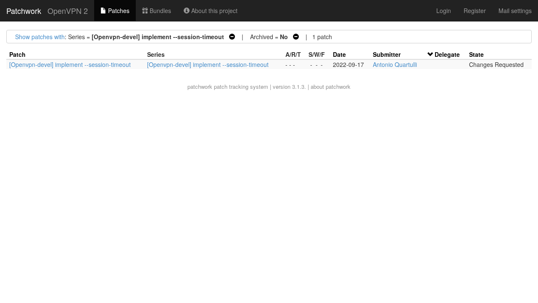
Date (339, 54)
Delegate (447, 54)
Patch (17, 54)
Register (475, 10)
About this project (213, 10)
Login (443, 10)
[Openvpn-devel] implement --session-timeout (70, 64)
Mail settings (515, 10)
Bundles (159, 10)
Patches (117, 10)
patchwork (199, 86)
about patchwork (331, 86)
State (476, 54)
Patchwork (23, 10)
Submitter (387, 54)
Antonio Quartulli (395, 64)
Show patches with (40, 36)
